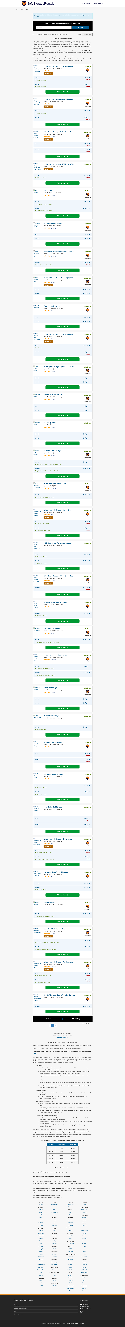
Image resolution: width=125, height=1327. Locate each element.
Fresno (41, 1241)
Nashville (84, 1220)
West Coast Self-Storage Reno (55, 929)
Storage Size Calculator (20, 1308)
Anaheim (41, 1230)
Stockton (41, 1275)
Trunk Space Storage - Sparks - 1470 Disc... (59, 367)
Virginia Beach (84, 1272)
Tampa (54, 1215)
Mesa (40, 1217)
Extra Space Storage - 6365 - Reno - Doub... (59, 132)
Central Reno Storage (51, 716)
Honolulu (54, 1225)
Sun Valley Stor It (50, 423)
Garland (84, 1241)
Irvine (40, 1243)
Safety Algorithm (18, 1314)
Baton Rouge (54, 1262)
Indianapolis (54, 1243)
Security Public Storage (52, 451)
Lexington (54, 1254)
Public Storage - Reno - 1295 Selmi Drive (58, 334)
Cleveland (70, 1278)
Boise (54, 1230)
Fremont (41, 1238)
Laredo (84, 1249)
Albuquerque (71, 1243)
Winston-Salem (70, 1270)
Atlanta (54, 1220)
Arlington (84, 1225)
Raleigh (70, 1267)
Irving (84, 1246)
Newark (70, 1238)
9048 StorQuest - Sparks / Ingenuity (56, 602)
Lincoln (70, 1212)
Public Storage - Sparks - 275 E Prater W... (59, 164)
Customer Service (86, 1309)
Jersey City (70, 1235)
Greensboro (70, 1264)
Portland (84, 1204)
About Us (16, 1305)
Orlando (54, 1209)
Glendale (41, 1215)
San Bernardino (41, 1264)
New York (70, 1251)
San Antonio (84, 1256)
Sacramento (41, 1256)
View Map (77, 1019)
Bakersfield (41, 1233)
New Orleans (54, 1264)
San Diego (40, 1267)
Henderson (70, 1222)
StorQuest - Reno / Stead (53, 223)
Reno (70, 1230)
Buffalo (70, 1249)
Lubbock (84, 1251)
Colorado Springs (41, 1283)
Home (83, 1023)
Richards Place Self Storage (54, 742)
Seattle (84, 1278)
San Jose (41, 1272)
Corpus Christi (84, 1230)
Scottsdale (40, 1222)
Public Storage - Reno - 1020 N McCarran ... (59, 66)
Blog (15, 1311)
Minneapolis (54, 1285)
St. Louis (70, 1207)
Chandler (41, 1209)
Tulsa (70, 1291)
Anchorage (40, 1204)
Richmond (84, 1270)
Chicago (54, 1235)
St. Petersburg (54, 1212)
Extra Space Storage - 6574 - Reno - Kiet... (59, 576)
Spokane (84, 1280)
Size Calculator (86, 3)
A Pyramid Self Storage (52, 628)
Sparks (34, 1053)
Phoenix (41, 1220)
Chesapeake (84, 1264)
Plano (84, 1254)
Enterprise (70, 1220)
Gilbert (40, 1212)
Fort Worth (84, 1238)
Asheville (70, 1256)
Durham (71, 1262)
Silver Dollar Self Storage (53, 807)
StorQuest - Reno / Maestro (53, 395)
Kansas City (71, 1204)
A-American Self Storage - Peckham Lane (59, 962)
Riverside (41, 1254)
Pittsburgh (84, 1212)
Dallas (84, 1233)
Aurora (40, 1280)
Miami (54, 1207)
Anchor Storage (49, 902)
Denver (41, 1285)
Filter (49, 1019)
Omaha (70, 1215)
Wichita (54, 1249)
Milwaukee (84, 1291)
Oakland (41, 1251)
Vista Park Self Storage (52, 306)
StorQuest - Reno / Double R (54, 774)
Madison (84, 1288)
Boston (54, 1275)
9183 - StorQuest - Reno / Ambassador (57, 543)
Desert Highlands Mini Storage (55, 483)
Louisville (54, 1256)
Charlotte (70, 1259)
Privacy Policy (70, 1323)
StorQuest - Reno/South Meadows (56, 872)
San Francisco (40, 1270)
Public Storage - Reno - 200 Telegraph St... (59, 278)
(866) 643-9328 (98, 3)
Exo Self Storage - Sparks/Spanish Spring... (59, 995)
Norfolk (84, 1267)
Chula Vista (41, 1235)
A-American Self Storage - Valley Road (57, 510)
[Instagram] (81, 1311)
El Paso (84, 1235)
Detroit (54, 1280)
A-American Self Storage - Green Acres (58, 839)
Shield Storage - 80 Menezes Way (56, 655)
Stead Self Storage (50, 688)
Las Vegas (70, 1225)
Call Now (88, 66)
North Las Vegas (70, 1228)
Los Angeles (41, 1249)
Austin (84, 1228)
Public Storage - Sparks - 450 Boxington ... (59, 99)
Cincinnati (70, 1275)
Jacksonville (54, 1204)
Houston (84, 1243)
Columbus (70, 1280)
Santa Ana (40, 1259)
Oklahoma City (70, 1288)
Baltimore (54, 1270)
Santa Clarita (41, 1262)
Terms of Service (79, 1323)
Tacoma (84, 1283)
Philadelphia (84, 1209)
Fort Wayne (54, 1241)
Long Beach (41, 1246)
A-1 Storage (48, 190)
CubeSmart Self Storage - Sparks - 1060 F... (59, 251)
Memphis (84, 1217)
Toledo (70, 1283)
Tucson (41, 1225)
